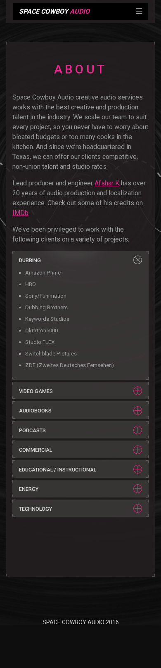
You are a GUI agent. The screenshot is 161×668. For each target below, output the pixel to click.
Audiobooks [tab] (35, 410)
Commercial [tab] (35, 450)
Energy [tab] (28, 489)
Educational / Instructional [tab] (57, 470)
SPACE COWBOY (54, 11)
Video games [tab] (36, 391)
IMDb (20, 213)
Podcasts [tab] (32, 430)
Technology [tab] (35, 509)
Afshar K (107, 183)
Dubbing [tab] (30, 260)
